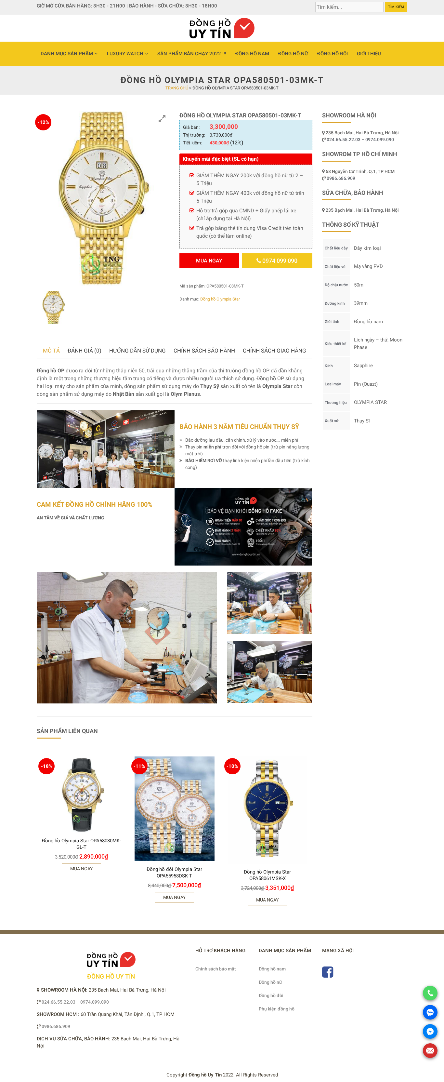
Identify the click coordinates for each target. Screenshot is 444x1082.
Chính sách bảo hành (204, 350)
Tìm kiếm (396, 7)
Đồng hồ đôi (332, 54)
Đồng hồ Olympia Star (220, 299)
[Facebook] (327, 975)
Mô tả (51, 350)
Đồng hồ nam (252, 54)
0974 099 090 (279, 260)
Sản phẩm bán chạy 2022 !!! (191, 54)
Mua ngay (209, 261)
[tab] (51, 351)
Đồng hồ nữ (293, 54)
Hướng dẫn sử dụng (137, 350)
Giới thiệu (369, 54)
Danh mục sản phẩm (67, 54)
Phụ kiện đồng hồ (276, 1008)
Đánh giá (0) (84, 350)
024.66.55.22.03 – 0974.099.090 (361, 139)
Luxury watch (125, 54)
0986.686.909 (341, 178)
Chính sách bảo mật (215, 968)
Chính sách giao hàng (274, 350)
